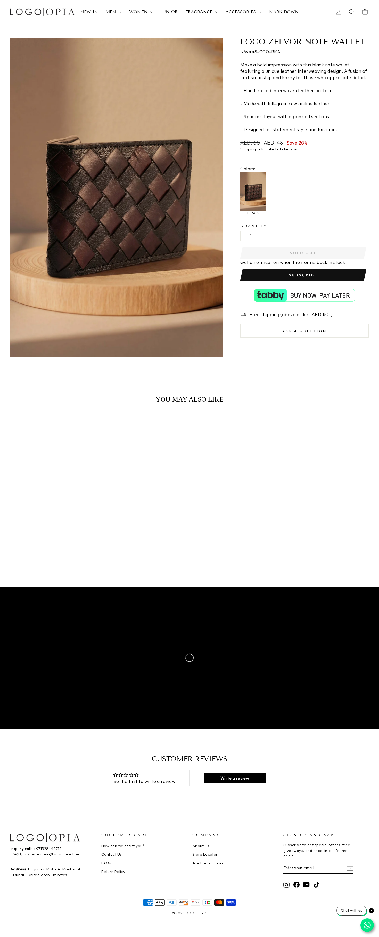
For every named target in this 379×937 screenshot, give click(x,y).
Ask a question (304, 331)
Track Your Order (208, 863)
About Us (200, 845)
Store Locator (205, 854)
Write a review (234, 778)
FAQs (106, 863)
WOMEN (139, 11)
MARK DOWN (284, 11)
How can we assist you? (122, 845)
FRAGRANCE (199, 11)
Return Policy (113, 871)
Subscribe (303, 275)
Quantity (253, 225)
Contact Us (111, 854)
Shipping (248, 149)
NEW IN (89, 11)
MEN (112, 11)
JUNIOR (169, 11)
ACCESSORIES (242, 11)
